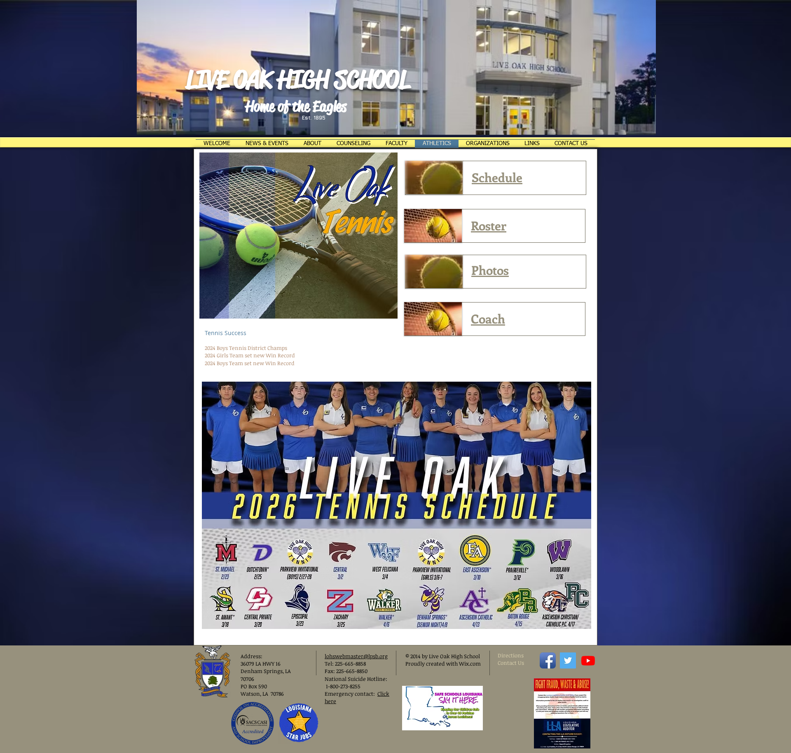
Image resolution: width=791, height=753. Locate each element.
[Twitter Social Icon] (568, 660)
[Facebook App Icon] (548, 660)
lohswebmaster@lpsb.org (356, 656)
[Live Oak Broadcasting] (588, 660)
